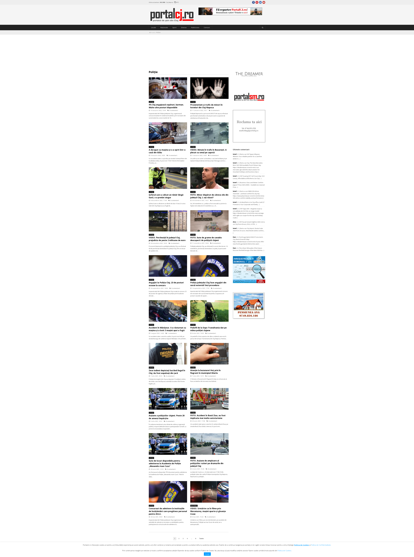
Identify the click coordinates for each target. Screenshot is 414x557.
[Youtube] (263, 2)
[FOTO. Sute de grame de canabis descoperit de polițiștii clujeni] (209, 221)
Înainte (202, 538)
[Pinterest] (257, 2)
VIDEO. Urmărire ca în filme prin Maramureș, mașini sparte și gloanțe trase (208, 511)
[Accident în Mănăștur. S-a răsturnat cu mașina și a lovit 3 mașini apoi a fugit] (168, 311)
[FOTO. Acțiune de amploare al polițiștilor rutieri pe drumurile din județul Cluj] (209, 444)
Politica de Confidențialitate (321, 545)
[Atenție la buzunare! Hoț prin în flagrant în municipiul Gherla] (209, 353)
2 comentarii (211, 517)
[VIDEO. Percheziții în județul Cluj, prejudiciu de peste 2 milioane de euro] (168, 221)
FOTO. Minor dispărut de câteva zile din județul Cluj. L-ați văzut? (209, 196)
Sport (174, 27)
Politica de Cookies (301, 545)
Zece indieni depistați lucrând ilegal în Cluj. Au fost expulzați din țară (167, 371)
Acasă (153, 32)
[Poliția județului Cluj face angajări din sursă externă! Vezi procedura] (209, 266)
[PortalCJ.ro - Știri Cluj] (172, 21)
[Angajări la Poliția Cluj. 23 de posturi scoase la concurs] (168, 266)
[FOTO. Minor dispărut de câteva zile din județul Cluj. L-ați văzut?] (209, 178)
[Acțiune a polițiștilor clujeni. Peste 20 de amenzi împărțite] (168, 399)
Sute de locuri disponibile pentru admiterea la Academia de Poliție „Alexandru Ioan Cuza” (165, 463)
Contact (207, 27)
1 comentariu (172, 333)
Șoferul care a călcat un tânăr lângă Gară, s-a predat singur (166, 196)
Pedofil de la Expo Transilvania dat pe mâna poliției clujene (208, 329)
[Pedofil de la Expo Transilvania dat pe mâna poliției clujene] (209, 311)
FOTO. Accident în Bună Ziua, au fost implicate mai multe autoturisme (208, 416)
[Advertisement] (207, 51)
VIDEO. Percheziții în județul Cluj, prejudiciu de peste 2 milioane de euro (167, 239)
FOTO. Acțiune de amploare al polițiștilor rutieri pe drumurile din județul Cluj (206, 463)
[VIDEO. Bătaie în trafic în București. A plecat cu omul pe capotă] (209, 133)
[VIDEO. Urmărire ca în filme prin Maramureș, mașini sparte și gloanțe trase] (209, 492)
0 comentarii (173, 110)
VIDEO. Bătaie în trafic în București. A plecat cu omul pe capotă (208, 151)
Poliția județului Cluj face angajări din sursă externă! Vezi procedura (208, 284)
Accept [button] (207, 554)
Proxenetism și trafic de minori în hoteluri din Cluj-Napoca (206, 106)
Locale (153, 27)
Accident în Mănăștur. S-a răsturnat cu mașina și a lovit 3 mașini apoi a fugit (167, 329)
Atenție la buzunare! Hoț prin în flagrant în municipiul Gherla (205, 371)
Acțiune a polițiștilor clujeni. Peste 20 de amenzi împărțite (166, 416)
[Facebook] (253, 2)
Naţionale (164, 27)
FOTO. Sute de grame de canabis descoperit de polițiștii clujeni (206, 239)
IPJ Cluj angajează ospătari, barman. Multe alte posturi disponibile (166, 106)
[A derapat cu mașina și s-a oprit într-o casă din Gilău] (168, 133)
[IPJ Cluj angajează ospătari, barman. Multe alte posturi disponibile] (168, 88)
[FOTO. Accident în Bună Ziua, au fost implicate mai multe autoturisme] (209, 399)
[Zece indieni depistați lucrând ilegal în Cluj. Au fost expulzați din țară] (168, 353)
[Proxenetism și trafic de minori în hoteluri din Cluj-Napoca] (209, 88)
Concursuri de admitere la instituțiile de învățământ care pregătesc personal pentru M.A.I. (168, 511)
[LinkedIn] (260, 2)
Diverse (184, 27)
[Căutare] (262, 27)
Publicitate (195, 27)
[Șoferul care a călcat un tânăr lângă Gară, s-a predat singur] (168, 178)
